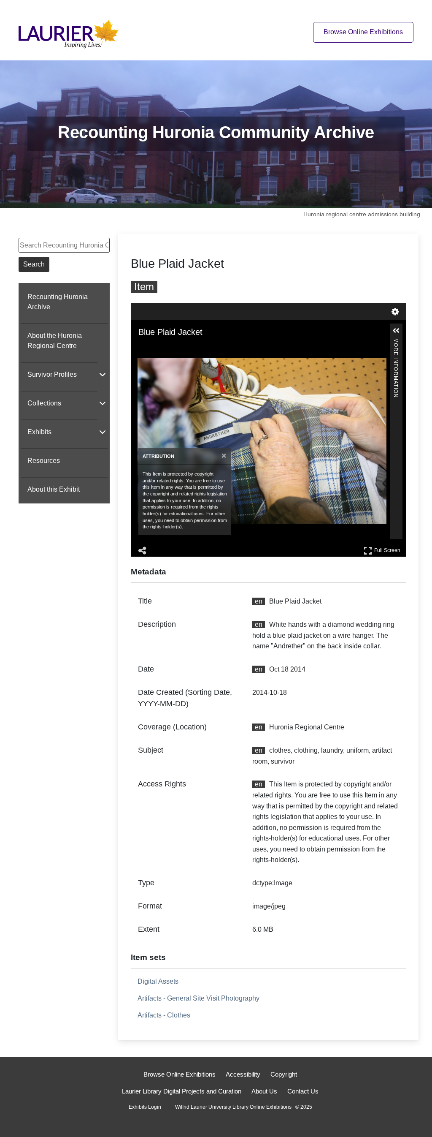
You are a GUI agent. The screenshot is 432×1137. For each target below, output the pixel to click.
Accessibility (243, 1074)
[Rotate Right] (167, 348)
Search (34, 264)
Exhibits (39, 431)
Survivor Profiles (52, 374)
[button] (396, 330)
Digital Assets (158, 981)
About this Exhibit (53, 489)
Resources (43, 460)
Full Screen (388, 548)
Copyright (283, 1074)
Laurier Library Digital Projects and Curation (181, 1091)
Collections (44, 403)
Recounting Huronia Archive (57, 301)
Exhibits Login (145, 1107)
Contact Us (303, 1091)
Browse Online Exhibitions (363, 31)
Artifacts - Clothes (164, 1015)
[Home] (71, 31)
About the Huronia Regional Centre (54, 340)
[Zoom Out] (155, 348)
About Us (264, 1091)
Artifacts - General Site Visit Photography (198, 998)
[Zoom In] (143, 348)
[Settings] (395, 311)
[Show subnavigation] (102, 374)
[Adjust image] (179, 348)
